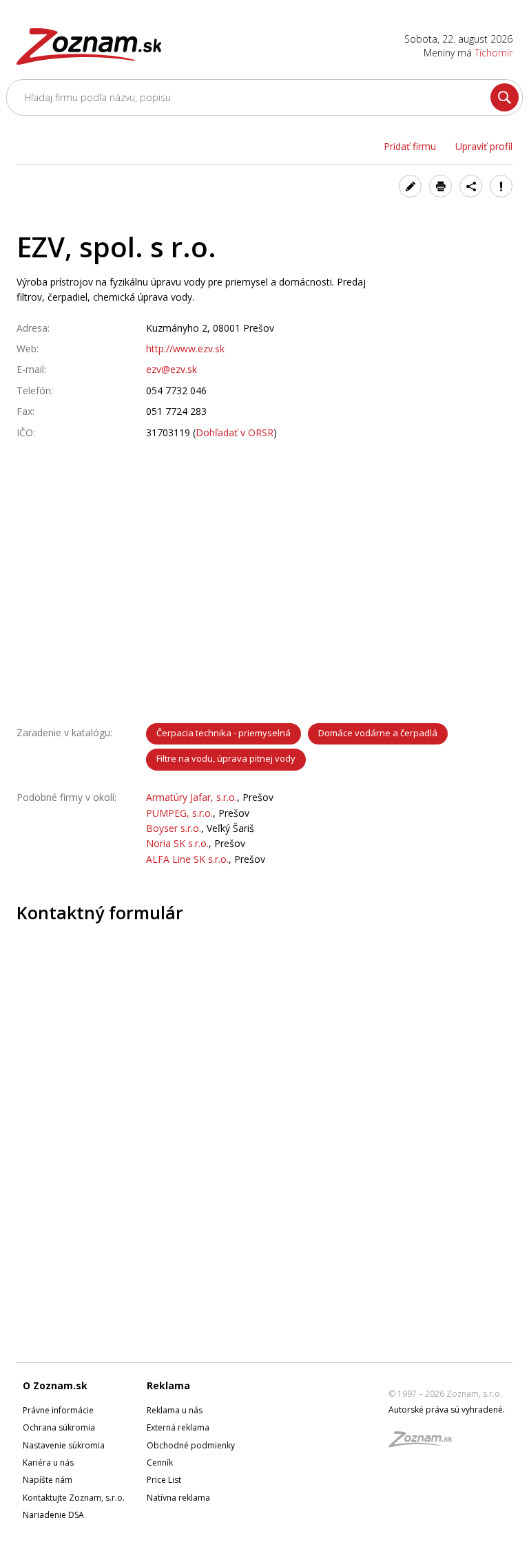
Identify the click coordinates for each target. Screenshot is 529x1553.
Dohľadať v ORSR (234, 432)
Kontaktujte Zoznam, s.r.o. (74, 1497)
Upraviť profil (483, 146)
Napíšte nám (47, 1480)
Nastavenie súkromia (64, 1445)
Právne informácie (58, 1410)
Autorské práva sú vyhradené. (446, 1409)
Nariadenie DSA (53, 1515)
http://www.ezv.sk (185, 348)
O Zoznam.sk (55, 1385)
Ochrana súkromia (59, 1427)
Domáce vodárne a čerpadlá (377, 733)
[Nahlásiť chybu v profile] (501, 186)
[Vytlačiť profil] (440, 186)
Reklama (168, 1385)
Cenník (160, 1462)
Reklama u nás (175, 1410)
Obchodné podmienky (191, 1445)
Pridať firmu (410, 146)
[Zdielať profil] (470, 186)
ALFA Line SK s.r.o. (187, 859)
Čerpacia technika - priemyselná (223, 733)
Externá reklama (178, 1427)
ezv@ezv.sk (171, 369)
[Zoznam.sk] (424, 1443)
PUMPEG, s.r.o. (179, 813)
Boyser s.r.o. (173, 828)
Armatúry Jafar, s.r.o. (191, 797)
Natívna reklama (178, 1497)
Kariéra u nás (48, 1462)
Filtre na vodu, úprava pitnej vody (225, 758)
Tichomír (493, 52)
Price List (164, 1480)
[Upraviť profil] (410, 186)
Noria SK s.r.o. (177, 843)
